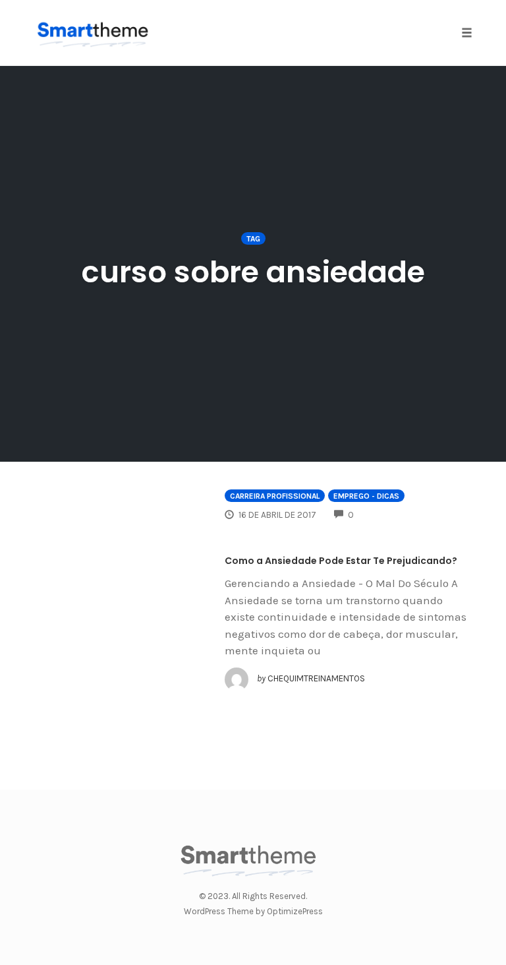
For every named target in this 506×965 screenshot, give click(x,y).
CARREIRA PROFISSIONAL (275, 496)
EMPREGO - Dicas (366, 496)
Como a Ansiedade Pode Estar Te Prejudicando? (341, 560)
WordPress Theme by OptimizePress (253, 911)
